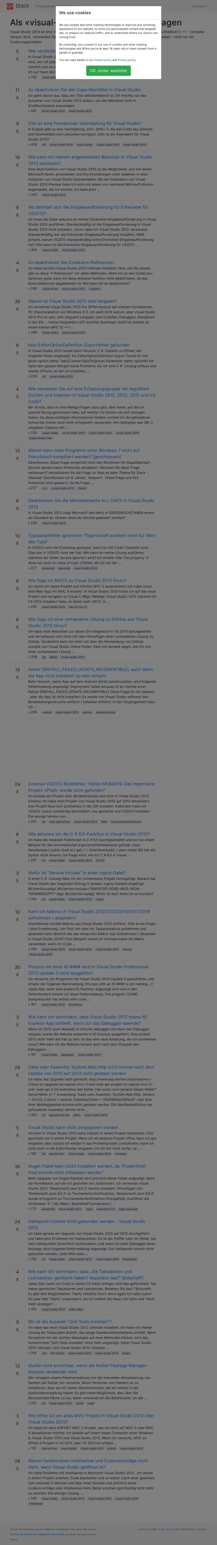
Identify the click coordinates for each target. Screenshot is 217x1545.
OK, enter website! (108, 70)
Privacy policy (127, 60)
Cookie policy (102, 60)
